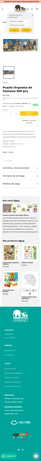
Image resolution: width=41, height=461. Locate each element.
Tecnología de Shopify (21, 458)
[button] (4, 9)
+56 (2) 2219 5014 (10, 337)
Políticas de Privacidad (13, 386)
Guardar (14, 30)
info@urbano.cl (9, 334)
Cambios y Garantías (12, 377)
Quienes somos (10, 350)
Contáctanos (9, 355)
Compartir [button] (8, 161)
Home (5, 22)
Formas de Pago (10, 369)
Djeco (5, 83)
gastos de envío (18, 98)
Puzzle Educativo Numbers (8, 291)
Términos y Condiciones (13, 382)
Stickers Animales (27, 262)
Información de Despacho (13, 373)
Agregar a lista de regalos (29, 121)
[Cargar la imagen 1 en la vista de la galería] (8, 72)
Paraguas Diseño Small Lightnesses (29, 297)
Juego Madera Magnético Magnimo (11, 263)
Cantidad (5, 110)
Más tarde (26, 30)
